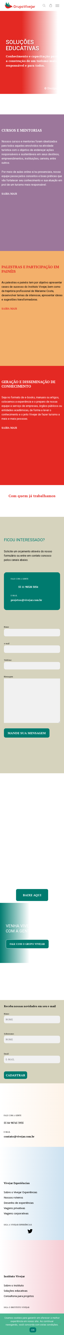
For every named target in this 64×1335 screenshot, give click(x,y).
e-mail (6, 643)
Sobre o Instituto (14, 1285)
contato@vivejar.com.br (19, 1136)
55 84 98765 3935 (14, 1122)
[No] (59, 1324)
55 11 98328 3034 (28, 587)
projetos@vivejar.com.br (26, 600)
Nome (6, 627)
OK (32, 1330)
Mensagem (8, 676)
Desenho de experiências (19, 1202)
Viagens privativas (14, 1208)
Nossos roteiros (13, 1197)
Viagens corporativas (16, 1213)
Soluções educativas (15, 1290)
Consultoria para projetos (19, 1296)
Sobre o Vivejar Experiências (20, 1192)
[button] (57, 5)
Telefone (7, 660)
